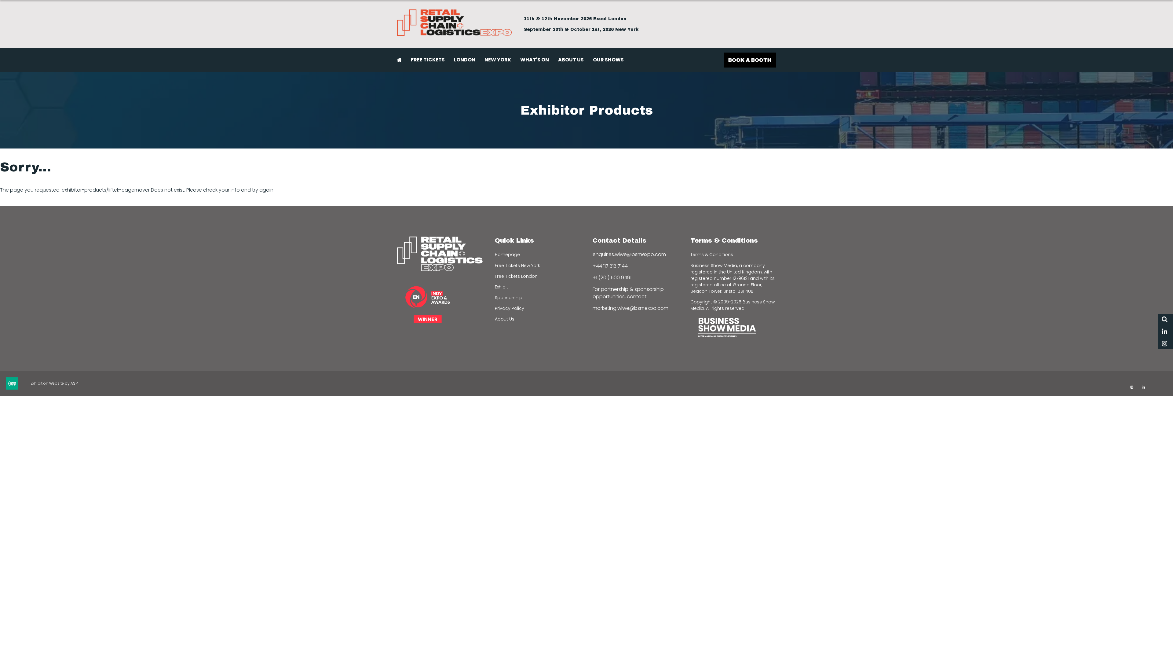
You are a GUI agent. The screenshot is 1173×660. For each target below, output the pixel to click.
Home (399, 60)
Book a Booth (749, 60)
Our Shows (608, 59)
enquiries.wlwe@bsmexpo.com (629, 254)
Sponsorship (508, 298)
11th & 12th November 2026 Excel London (575, 18)
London (464, 59)
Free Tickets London (516, 276)
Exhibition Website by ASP (54, 383)
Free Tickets (428, 59)
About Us (571, 59)
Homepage (507, 254)
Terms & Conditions (711, 254)
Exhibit (501, 287)
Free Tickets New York (517, 265)
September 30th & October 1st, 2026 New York (581, 29)
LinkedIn (1164, 331)
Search (1164, 319)
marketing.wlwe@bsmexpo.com (630, 308)
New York (497, 59)
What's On (534, 59)
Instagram (1164, 344)
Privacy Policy (509, 308)
